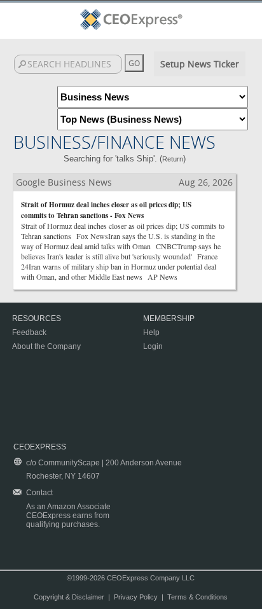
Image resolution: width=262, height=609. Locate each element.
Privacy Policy (136, 597)
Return (172, 159)
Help (151, 332)
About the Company (46, 346)
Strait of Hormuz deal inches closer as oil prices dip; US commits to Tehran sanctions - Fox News (106, 210)
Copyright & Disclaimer (69, 597)
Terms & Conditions (197, 597)
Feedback (29, 332)
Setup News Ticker (199, 64)
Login (153, 346)
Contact (39, 492)
